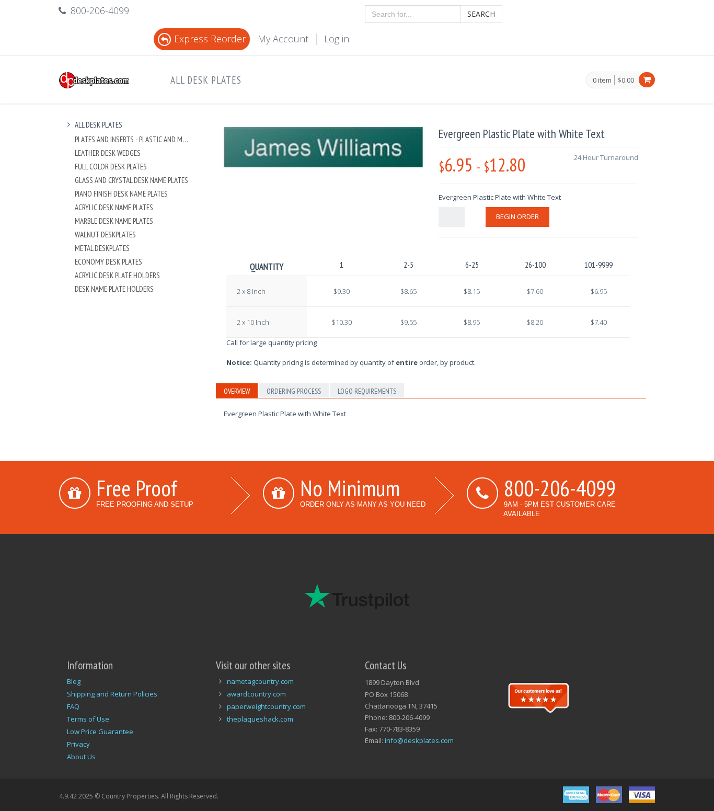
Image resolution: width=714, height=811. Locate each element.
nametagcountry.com (260, 681)
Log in (336, 38)
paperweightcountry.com (266, 706)
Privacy (78, 744)
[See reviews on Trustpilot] (538, 696)
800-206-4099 (560, 487)
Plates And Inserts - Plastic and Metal (133, 139)
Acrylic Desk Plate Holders (117, 275)
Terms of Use (88, 719)
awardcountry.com (256, 694)
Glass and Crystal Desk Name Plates (131, 180)
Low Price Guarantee (100, 731)
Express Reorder (210, 38)
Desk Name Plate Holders (114, 289)
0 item (602, 80)
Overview (237, 391)
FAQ (73, 706)
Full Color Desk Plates (111, 167)
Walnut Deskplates (105, 234)
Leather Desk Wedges (108, 153)
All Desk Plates (205, 80)
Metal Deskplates (102, 248)
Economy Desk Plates (108, 262)
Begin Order (517, 216)
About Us (81, 756)
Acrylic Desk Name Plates (114, 207)
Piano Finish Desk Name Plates (121, 194)
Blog (73, 681)
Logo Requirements (367, 391)
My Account (283, 38)
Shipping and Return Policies (112, 694)
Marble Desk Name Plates (114, 221)
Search (481, 14)
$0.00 (625, 80)
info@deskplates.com (419, 740)
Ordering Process (294, 391)
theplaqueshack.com (260, 719)
